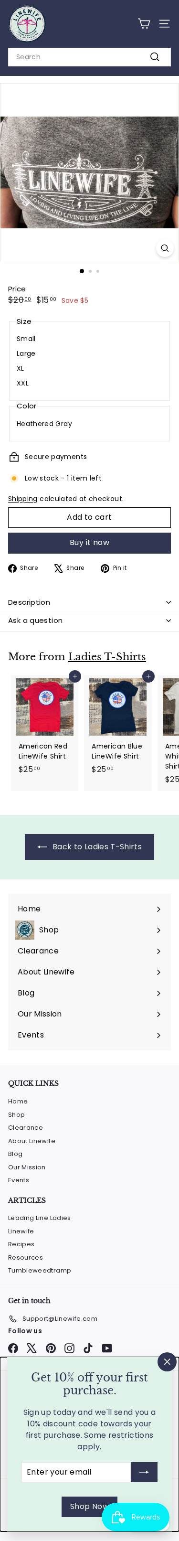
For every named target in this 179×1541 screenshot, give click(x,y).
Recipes (21, 1244)
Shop (16, 1114)
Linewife (21, 1231)
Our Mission (27, 1167)
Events (18, 1180)
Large (26, 353)
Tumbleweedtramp (39, 1270)
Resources (25, 1257)
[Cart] (144, 24)
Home (18, 1101)
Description (29, 602)
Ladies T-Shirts (107, 657)
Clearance (25, 1127)
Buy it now (89, 542)
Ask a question (35, 620)
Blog (15, 1153)
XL (20, 368)
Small (26, 338)
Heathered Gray (44, 423)
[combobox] (89, 57)
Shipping (23, 498)
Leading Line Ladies (39, 1217)
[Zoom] (165, 248)
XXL (23, 383)
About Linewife (31, 1140)
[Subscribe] (144, 1472)
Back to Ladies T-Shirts (96, 846)
